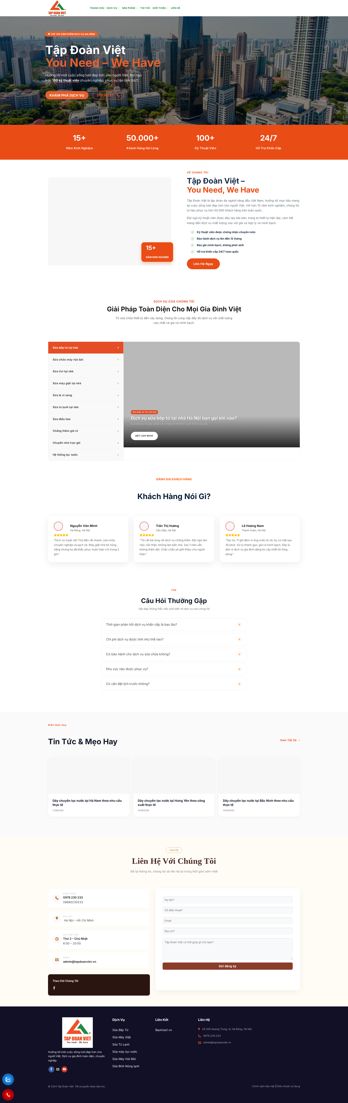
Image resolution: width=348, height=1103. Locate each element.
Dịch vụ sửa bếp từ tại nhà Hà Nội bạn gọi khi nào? (184, 418)
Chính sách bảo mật (263, 1086)
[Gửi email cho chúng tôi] (58, 1069)
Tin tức (145, 8)
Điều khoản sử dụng (288, 1086)
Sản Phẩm (128, 8)
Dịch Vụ (112, 8)
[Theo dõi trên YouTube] (64, 1069)
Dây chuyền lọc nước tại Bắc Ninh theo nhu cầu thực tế (258, 802)
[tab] (85, 348)
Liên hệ (175, 8)
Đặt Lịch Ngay (144, 436)
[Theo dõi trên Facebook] (54, 988)
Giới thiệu (159, 8)
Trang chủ (97, 8)
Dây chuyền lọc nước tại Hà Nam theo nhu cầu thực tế (87, 802)
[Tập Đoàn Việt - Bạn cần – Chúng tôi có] (66, 8)
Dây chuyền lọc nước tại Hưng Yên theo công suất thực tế (171, 802)
